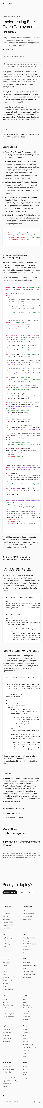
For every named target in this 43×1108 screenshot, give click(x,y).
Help (24, 1056)
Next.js (5, 966)
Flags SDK (26, 969)
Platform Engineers (9, 1014)
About (25, 1030)
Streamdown (27, 977)
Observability (27, 919)
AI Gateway (6, 913)
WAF (4, 941)
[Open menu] (39, 3)
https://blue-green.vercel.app (14, 137)
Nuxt (4, 969)
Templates (6, 1035)
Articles (25, 1014)
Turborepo (6, 977)
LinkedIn (25, 1072)
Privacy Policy (7, 1066)
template (19, 155)
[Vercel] (4, 3)
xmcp (4, 986)
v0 (23, 953)
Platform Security (8, 938)
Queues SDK (29, 974)
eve (6, 928)
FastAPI (5, 983)
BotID (4, 947)
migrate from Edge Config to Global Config (21, 66)
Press (24, 1035)
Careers (25, 1033)
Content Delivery (28, 913)
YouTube (25, 1075)
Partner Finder (7, 1038)
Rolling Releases (9, 92)
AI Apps (5, 999)
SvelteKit (5, 971)
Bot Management (8, 944)
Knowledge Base (8, 16)
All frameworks (8, 989)
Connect (7, 922)
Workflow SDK (29, 966)
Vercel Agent (27, 941)
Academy (26, 1011)
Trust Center (7, 1084)
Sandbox (5, 916)
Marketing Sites (8, 1005)
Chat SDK (28, 971)
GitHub (25, 1066)
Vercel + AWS (7, 1041)
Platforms (6, 1008)
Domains (26, 950)
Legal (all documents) (10, 1081)
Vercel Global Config (14, 818)
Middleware (12, 262)
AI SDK (5, 910)
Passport (7, 925)
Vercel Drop (28, 938)
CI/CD (25, 910)
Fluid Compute (28, 916)
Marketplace (7, 1033)
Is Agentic (26, 1020)
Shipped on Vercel (29, 1044)
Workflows (6, 919)
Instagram (26, 1078)
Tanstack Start (7, 980)
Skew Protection (12, 813)
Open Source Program (30, 1047)
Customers (6, 1030)
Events (25, 1038)
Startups (25, 1041)
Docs (10, 3)
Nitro (4, 974)
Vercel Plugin (29, 944)
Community (26, 1017)
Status (5, 1087)
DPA (4, 1075)
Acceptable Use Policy (10, 1078)
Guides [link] (17, 16)
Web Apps (6, 1002)
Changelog (26, 1005)
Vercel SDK (26, 963)
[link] (10, 892)
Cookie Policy (7, 1072)
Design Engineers (8, 1017)
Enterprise (26, 1050)
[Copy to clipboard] (37, 231)
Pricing (25, 1053)
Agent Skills (27, 947)
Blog (24, 1002)
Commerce (6, 1011)
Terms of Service (8, 1069)
